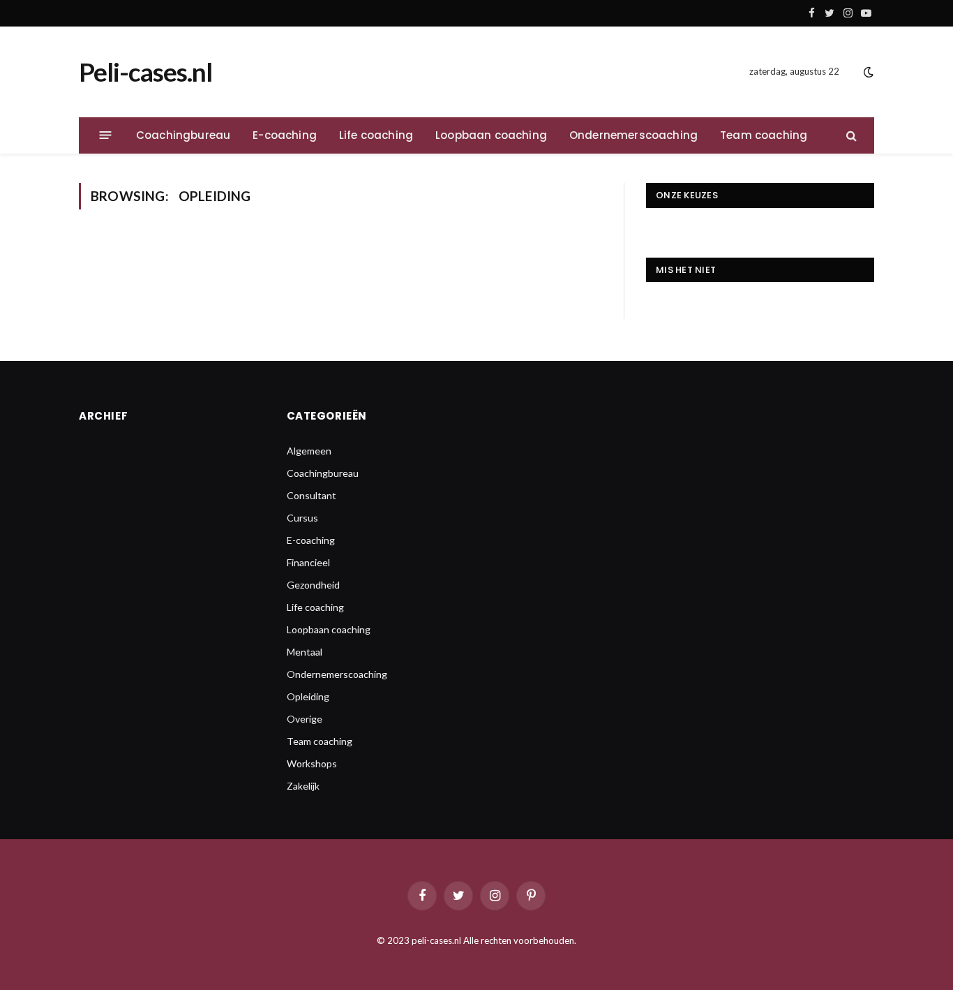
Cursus (302, 518)
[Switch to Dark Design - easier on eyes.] (867, 71)
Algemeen (309, 451)
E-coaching (285, 135)
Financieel (308, 562)
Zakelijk (303, 786)
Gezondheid (313, 585)
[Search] (850, 135)
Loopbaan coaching (491, 135)
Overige (304, 719)
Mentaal (304, 652)
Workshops (312, 763)
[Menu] (106, 135)
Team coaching (763, 135)
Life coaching (376, 135)
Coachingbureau (183, 135)
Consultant (311, 495)
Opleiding (308, 696)
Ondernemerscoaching (633, 135)
